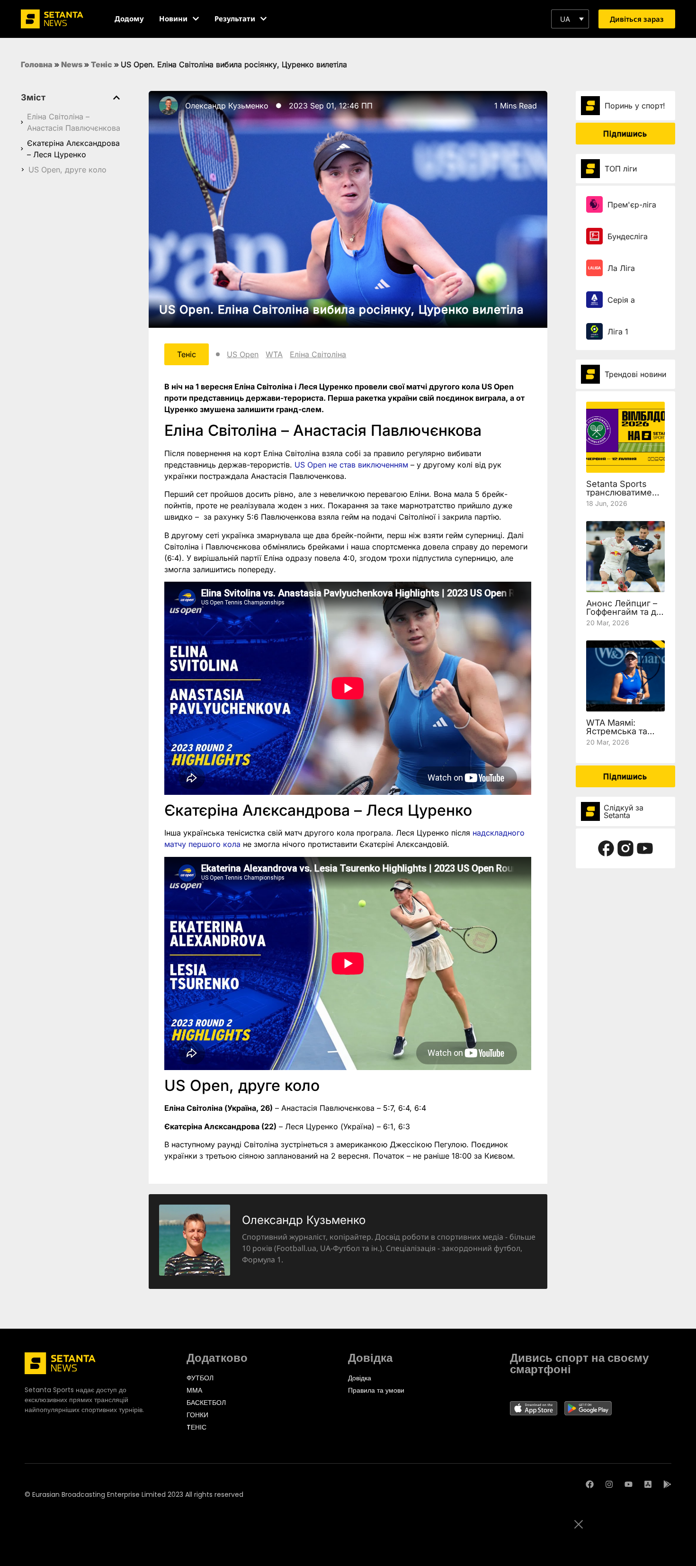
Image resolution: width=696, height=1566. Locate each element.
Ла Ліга (621, 268)
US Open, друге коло (67, 169)
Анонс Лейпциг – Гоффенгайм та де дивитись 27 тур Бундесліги (623, 616)
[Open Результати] (263, 18)
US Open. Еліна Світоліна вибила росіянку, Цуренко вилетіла (341, 309)
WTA (274, 354)
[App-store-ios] (648, 1484)
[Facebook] (590, 1484)
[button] (570, 18)
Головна (37, 64)
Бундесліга (627, 236)
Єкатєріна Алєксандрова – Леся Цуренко (73, 148)
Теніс (101, 64)
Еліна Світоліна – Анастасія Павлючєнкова (73, 122)
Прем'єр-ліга (631, 204)
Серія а (621, 300)
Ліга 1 (617, 331)
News (71, 64)
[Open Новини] (195, 18)
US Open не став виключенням (351, 464)
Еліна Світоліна (318, 354)
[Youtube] (629, 1484)
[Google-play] (667, 1484)
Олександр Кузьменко (226, 105)
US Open (243, 354)
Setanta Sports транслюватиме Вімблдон (619, 492)
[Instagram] (609, 1484)
